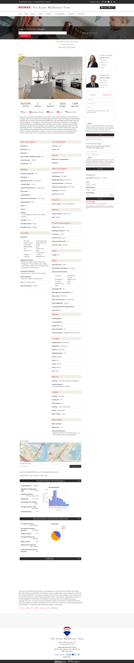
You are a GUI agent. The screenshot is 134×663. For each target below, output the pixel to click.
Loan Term (89, 178)
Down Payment (90, 187)
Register (104, 7)
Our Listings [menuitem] (71, 14)
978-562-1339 (67, 649)
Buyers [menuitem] (33, 14)
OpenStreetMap (72, 461)
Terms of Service (95, 139)
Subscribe (100, 169)
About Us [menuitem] (40, 14)
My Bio (102, 67)
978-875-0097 (106, 58)
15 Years (104, 178)
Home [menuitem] (20, 14)
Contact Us (93, 95)
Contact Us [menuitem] (49, 14)
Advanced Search (91, 33)
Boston (42, 608)
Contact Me (103, 65)
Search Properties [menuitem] (59, 14)
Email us (48, 2)
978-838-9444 (76, 649)
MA (32, 608)
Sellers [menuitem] (26, 14)
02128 (47, 608)
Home (21, 608)
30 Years (97, 178)
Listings (27, 608)
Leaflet (66, 461)
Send (100, 135)
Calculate (100, 199)
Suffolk (36, 608)
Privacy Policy (110, 131)
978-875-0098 (106, 78)
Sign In (112, 7)
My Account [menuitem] (80, 14)
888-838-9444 (40, 2)
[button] (25, 35)
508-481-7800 (58, 649)
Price (87, 182)
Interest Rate (90, 193)
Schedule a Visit (107, 95)
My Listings (103, 60)
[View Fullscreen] (22, 450)
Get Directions (75, 466)
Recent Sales (103, 62)
